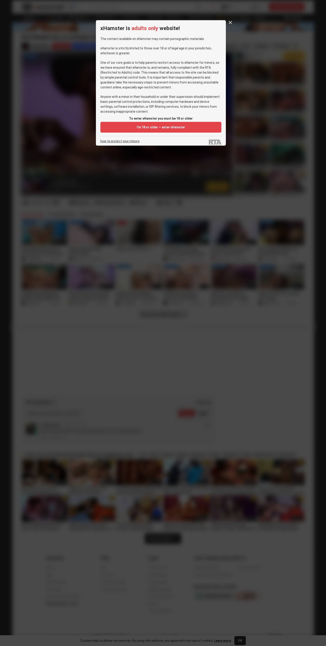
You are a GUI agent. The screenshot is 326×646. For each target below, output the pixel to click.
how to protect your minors (120, 141)
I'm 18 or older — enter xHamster (161, 127)
